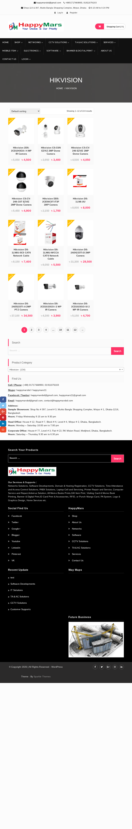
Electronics (31, 50)
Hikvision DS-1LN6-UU (80, 200)
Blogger (16, 535)
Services (108, 42)
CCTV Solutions (58, 42)
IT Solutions (16, 590)
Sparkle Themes (42, 676)
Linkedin (16, 547)
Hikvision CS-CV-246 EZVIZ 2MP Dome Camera (80, 150)
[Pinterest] (3, 418)
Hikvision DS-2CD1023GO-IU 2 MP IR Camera (80, 306)
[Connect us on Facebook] (95, 667)
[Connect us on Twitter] (101, 667)
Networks (34, 42)
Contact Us (9, 59)
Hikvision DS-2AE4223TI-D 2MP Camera (80, 252)
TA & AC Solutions (85, 42)
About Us (106, 50)
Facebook (17, 516)
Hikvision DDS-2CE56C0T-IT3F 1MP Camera (50, 201)
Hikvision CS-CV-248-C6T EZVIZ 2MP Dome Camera (21, 201)
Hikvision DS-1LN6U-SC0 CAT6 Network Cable (21, 252)
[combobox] (66, 369)
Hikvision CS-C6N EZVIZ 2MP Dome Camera (51, 150)
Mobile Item (9, 50)
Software (53, 50)
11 (68, 330)
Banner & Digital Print (80, 50)
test (12, 577)
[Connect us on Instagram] (115, 667)
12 (75, 330)
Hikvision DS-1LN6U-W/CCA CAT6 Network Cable (51, 254)
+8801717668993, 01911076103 (81, 3)
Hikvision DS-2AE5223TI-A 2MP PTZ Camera (21, 306)
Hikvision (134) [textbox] (65, 369)
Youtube (16, 541)
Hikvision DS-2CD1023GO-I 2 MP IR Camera (50, 306)
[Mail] (3, 429)
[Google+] (3, 411)
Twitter (15, 522)
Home (5, 42)
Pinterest (16, 554)
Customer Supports (20, 609)
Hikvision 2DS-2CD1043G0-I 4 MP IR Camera (21, 150)
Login (25, 59)
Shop (17, 42)
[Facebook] (3, 399)
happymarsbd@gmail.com (48, 3)
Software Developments (22, 584)
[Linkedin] (3, 424)
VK (13, 560)
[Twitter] (3, 405)
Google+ (16, 528)
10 (60, 330)
